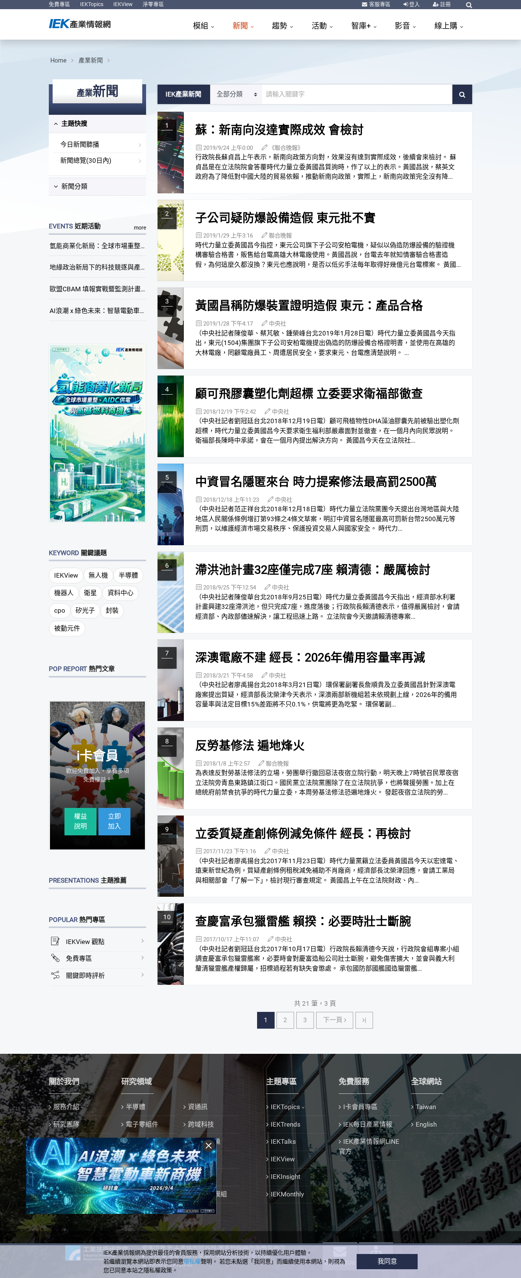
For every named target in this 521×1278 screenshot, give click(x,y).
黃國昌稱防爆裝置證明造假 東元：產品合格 (309, 305)
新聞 (241, 26)
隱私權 (192, 1261)
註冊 (445, 4)
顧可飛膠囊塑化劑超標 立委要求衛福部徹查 (309, 393)
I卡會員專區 (360, 1107)
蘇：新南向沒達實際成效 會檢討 (279, 129)
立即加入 (114, 821)
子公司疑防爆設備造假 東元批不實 (285, 218)
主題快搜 (73, 123)
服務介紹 (66, 1107)
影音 (403, 26)
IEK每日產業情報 (367, 1124)
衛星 (90, 593)
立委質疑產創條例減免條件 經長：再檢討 (303, 833)
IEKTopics (91, 4)
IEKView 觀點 (85, 942)
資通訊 (197, 1107)
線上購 (446, 26)
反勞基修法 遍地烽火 (250, 745)
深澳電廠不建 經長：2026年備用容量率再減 (310, 657)
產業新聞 (91, 60)
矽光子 (85, 610)
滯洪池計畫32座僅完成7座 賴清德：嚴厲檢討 (313, 569)
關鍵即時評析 (85, 975)
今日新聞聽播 (79, 144)
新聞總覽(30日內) (85, 160)
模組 (201, 26)
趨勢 (280, 26)
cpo (59, 610)
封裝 (112, 610)
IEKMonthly (287, 1194)
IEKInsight (286, 1176)
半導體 (128, 575)
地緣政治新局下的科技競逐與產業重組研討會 (114, 267)
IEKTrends (286, 1124)
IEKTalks (283, 1141)
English (426, 1124)
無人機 (98, 575)
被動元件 (67, 628)
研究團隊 (66, 1124)
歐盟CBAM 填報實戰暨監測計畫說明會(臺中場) (117, 289)
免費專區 (59, 4)
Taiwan (426, 1107)
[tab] (97, 124)
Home (58, 60)
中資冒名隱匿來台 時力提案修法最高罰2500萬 (316, 481)
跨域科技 (201, 1124)
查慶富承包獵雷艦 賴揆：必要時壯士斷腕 (303, 921)
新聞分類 (73, 186)
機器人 (64, 593)
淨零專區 (153, 4)
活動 (320, 26)
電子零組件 (142, 1124)
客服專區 (379, 4)
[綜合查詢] (469, 5)
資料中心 (120, 593)
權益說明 (80, 821)
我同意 (387, 1261)
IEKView (123, 4)
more (140, 228)
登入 (414, 4)
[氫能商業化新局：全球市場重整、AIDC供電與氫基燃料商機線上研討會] (97, 433)
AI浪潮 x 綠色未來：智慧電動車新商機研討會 (114, 311)
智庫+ (362, 26)
